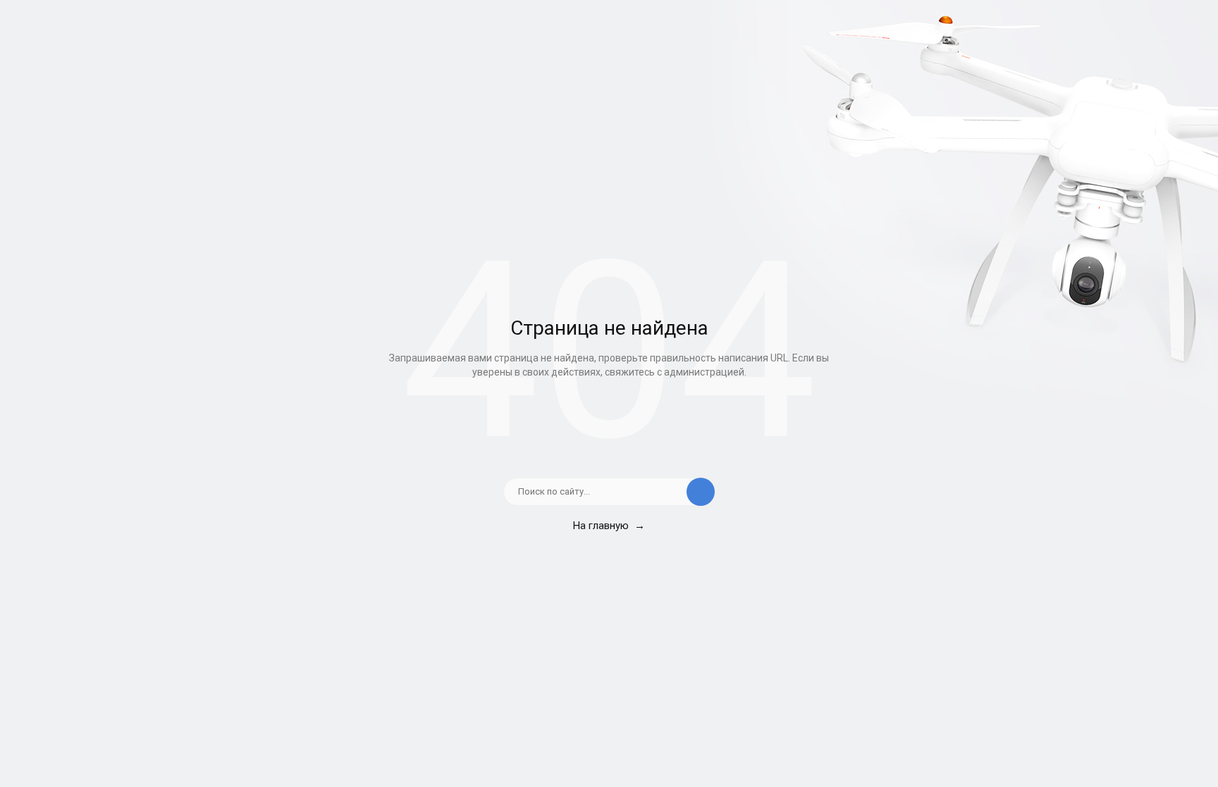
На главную (609, 525)
